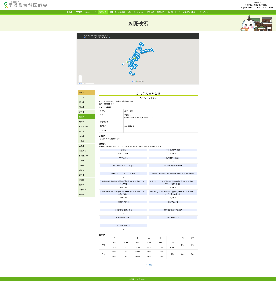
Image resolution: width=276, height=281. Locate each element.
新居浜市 (82, 150)
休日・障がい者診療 (117, 12)
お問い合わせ (203, 12)
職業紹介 (160, 12)
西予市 (81, 175)
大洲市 (81, 160)
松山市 (81, 102)
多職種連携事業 (189, 12)
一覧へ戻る (148, 264)
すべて (81, 97)
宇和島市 (82, 189)
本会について (90, 12)
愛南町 (81, 194)
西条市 (81, 146)
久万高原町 (83, 126)
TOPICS (79, 12)
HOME (69, 12)
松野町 (81, 184)
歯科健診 (150, 12)
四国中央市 (83, 155)
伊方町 (81, 170)
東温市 (81, 107)
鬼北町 (81, 180)
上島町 (81, 141)
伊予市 (81, 112)
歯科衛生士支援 (174, 12)
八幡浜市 (82, 165)
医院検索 (102, 12)
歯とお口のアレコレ (136, 12)
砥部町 (81, 121)
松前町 (81, 116)
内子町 (81, 131)
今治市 (81, 136)
